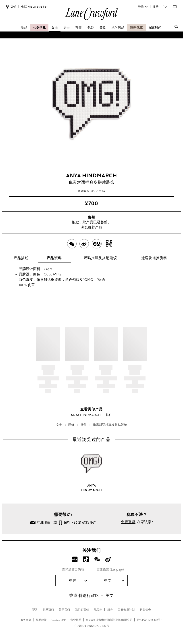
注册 (155, 7)
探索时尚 (155, 27)
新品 (24, 27)
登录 (141, 7)
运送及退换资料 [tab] (154, 257)
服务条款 (26, 620)
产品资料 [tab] (54, 257)
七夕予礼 (39, 27)
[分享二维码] (109, 243)
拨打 (79, 522)
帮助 (35, 610)
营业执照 (76, 620)
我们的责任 (82, 610)
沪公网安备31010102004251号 (91, 626)
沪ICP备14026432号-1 (149, 620)
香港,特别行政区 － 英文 (91, 595)
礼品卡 (98, 610)
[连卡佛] (91, 19)
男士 (66, 27)
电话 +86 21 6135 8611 (34, 7)
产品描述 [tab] (21, 257)
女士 (54, 27)
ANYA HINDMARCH (91, 175)
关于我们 (64, 610)
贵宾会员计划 (126, 610)
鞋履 (78, 27)
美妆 (103, 27)
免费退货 (128, 522)
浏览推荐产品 (91, 227)
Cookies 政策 (59, 620)
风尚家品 (117, 27)
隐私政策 (41, 620)
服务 (110, 610)
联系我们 (48, 610)
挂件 (109, 415)
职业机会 (145, 610)
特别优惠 (136, 27)
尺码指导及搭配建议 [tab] (100, 257)
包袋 (90, 27)
